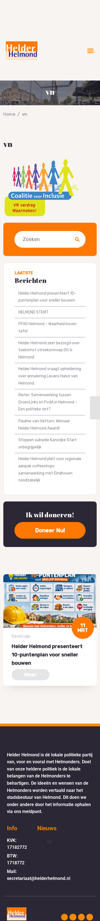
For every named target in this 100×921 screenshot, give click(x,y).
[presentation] (5, 706)
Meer (30, 675)
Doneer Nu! (50, 530)
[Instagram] (64, 917)
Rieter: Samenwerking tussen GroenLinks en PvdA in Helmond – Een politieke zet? (47, 402)
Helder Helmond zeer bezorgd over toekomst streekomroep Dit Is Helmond (49, 350)
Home (9, 114)
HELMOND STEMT (33, 312)
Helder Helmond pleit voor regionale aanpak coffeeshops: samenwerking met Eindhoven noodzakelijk (49, 469)
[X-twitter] (81, 917)
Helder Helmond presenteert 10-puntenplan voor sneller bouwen (47, 297)
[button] (90, 51)
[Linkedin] (89, 917)
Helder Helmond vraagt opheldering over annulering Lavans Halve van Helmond (49, 376)
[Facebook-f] (72, 917)
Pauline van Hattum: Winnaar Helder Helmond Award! (44, 425)
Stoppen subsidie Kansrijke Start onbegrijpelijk (47, 444)
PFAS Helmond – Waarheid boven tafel (47, 327)
